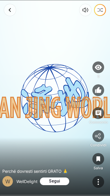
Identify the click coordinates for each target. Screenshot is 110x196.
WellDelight (27, 181)
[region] (55, 98)
